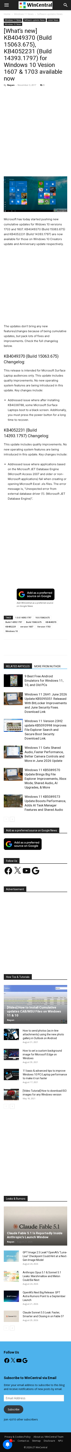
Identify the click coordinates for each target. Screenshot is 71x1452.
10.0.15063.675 (42, 617)
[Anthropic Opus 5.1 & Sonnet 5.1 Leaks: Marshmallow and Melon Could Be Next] (11, 1276)
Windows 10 (11, 631)
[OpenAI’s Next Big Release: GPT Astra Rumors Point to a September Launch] (11, 1296)
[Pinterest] (37, 167)
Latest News (53, 20)
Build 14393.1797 (13, 622)
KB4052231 (10, 626)
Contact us (23, 1440)
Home (7, 14)
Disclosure (49, 1440)
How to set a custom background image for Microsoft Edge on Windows (42, 1054)
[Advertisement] (35, 126)
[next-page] (12, 819)
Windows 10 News (13, 24)
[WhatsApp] (45, 167)
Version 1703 (43, 626)
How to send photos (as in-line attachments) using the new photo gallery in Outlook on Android (43, 1034)
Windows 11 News (24, 14)
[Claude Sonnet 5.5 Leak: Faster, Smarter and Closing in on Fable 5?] (11, 1316)
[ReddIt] (63, 167)
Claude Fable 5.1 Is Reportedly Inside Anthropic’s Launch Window (34, 1235)
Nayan (11, 85)
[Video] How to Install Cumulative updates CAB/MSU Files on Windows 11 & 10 (34, 1011)
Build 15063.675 (33, 622)
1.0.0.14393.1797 (23, 617)
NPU (60, 1440)
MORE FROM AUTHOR (47, 666)
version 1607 (26, 626)
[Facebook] (19, 167)
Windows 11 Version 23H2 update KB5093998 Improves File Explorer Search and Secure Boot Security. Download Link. (45, 729)
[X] (28, 167)
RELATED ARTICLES (18, 666)
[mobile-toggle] (6, 5)
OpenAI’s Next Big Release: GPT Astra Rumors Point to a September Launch (44, 1296)
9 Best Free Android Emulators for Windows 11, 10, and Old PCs (44, 680)
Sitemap (36, 1440)
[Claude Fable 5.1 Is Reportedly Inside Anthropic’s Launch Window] (35, 1226)
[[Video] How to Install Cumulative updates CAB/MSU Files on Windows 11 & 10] (35, 1004)
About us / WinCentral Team (48, 1436)
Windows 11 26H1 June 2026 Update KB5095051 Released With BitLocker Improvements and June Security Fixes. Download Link (46, 703)
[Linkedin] (54, 167)
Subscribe (14, 1409)
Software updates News (49, 14)
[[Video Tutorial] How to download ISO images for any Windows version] (11, 1094)
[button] (65, 5)
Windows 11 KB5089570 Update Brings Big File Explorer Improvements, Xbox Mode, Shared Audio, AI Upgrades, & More (45, 778)
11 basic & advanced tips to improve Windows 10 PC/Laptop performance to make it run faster (45, 1074)
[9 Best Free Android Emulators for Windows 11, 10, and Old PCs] (13, 680)
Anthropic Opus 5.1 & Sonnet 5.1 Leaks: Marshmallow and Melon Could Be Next (42, 1276)
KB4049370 (51, 622)
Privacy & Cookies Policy (17, 1436)
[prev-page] (6, 819)
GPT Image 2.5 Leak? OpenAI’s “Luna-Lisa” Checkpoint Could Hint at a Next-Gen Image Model (45, 1256)
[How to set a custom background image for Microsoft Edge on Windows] (11, 1054)
